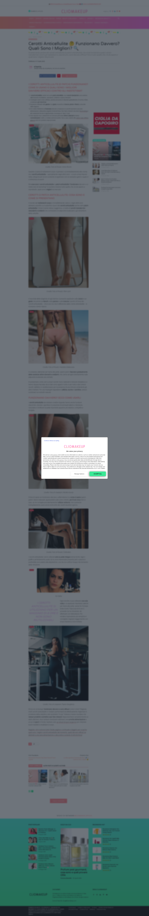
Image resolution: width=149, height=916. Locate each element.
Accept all (98, 474)
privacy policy (97, 468)
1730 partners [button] (54, 455)
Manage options (79, 474)
